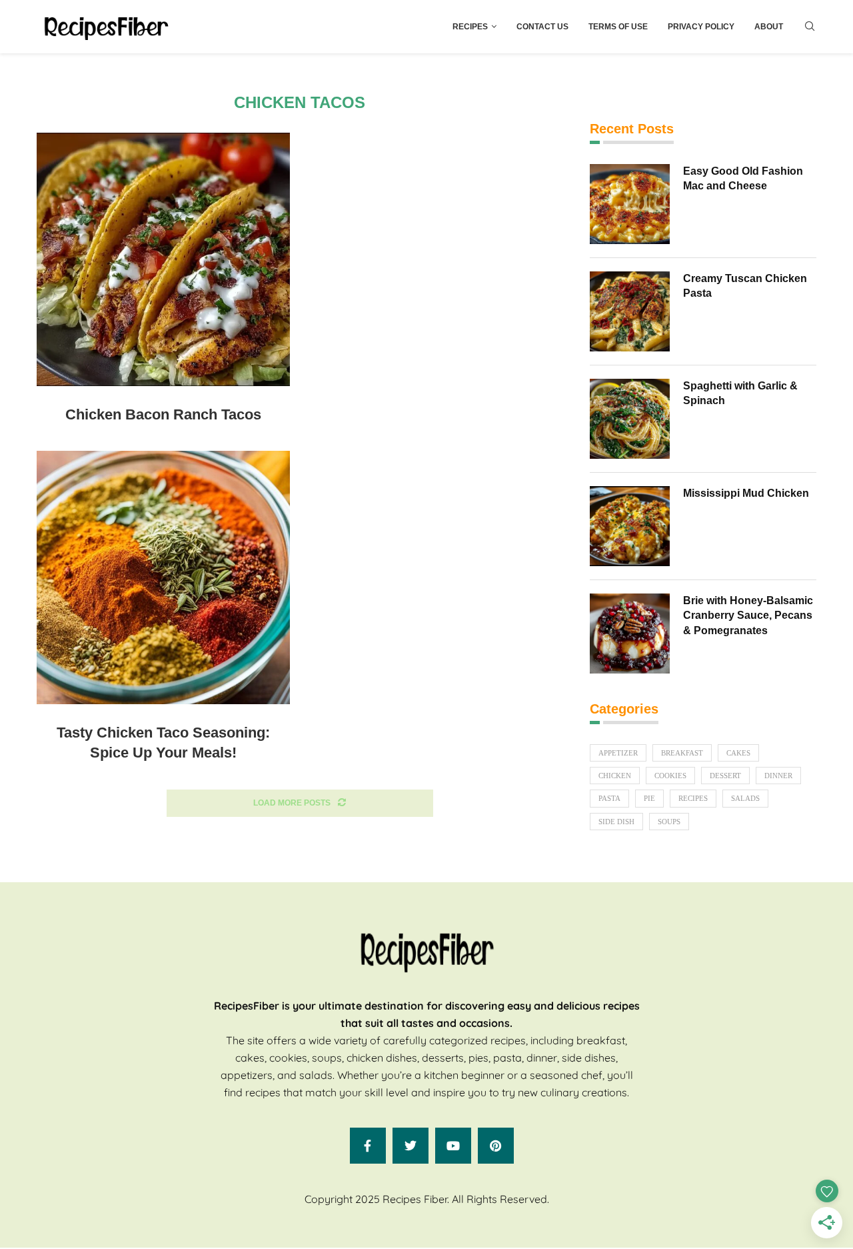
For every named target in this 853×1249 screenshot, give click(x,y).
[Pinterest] (496, 1146)
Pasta (609, 798)
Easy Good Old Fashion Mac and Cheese (743, 178)
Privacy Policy (701, 26)
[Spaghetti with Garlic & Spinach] (630, 419)
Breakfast (682, 753)
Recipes (470, 26)
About (768, 26)
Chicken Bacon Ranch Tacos (163, 414)
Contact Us (542, 26)
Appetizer (618, 753)
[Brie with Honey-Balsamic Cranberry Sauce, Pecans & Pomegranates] (630, 633)
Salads (745, 798)
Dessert (725, 776)
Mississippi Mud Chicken (746, 493)
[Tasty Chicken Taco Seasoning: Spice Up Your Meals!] (163, 577)
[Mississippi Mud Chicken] (630, 526)
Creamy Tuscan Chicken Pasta (745, 286)
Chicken (614, 776)
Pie (649, 798)
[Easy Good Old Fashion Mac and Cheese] (630, 204)
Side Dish (616, 822)
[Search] (809, 26)
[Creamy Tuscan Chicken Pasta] (630, 311)
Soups (669, 822)
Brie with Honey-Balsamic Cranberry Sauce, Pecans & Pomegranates (748, 615)
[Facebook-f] (368, 1146)
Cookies (670, 776)
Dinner (778, 776)
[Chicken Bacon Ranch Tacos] (163, 259)
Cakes (738, 753)
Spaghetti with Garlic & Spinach (740, 393)
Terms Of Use (618, 26)
